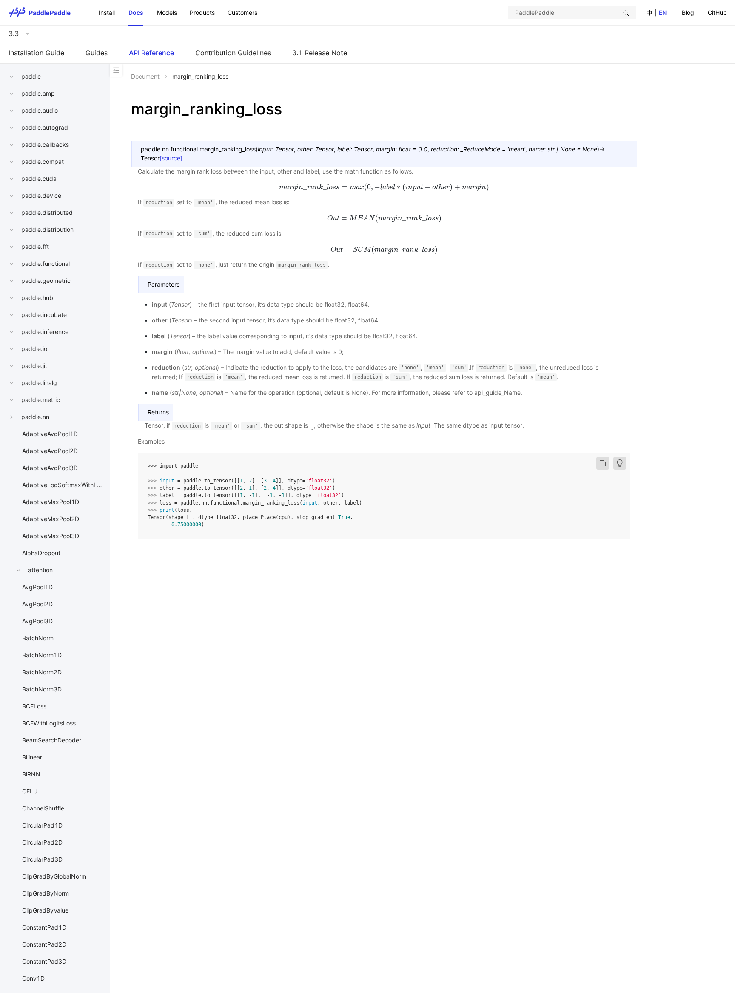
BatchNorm (38, 638)
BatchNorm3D (42, 689)
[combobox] (572, 12)
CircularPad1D (42, 825)
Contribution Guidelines (233, 53)
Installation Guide (36, 53)
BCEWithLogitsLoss (49, 723)
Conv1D (33, 978)
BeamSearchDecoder (51, 740)
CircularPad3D (42, 859)
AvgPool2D (37, 604)
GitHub (717, 12)
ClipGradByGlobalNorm (54, 876)
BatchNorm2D (42, 672)
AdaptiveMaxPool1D (50, 501)
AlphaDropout (41, 552)
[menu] (704, 12)
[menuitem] (688, 13)
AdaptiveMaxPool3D (50, 535)
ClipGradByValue (45, 910)
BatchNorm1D (42, 655)
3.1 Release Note (319, 53)
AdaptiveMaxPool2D (50, 518)
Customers (242, 12)
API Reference (151, 53)
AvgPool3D (37, 621)
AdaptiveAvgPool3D (50, 467)
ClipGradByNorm (45, 893)
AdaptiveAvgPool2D (50, 450)
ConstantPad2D (44, 944)
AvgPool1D (37, 587)
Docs (135, 12)
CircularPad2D (42, 842)
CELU (29, 791)
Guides (96, 53)
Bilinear (32, 757)
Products (202, 12)
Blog (688, 12)
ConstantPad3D (44, 961)
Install (107, 12)
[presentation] (384, 187)
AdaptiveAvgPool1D (50, 433)
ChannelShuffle (43, 808)
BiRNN (31, 774)
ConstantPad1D (44, 927)
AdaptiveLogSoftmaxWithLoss (64, 484)
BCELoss (34, 706)
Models (167, 12)
